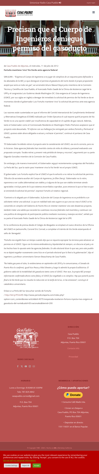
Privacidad (73, 356)
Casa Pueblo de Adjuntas (17, 66)
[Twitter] (22, 366)
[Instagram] (30, 366)
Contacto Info (73, 348)
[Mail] (34, 366)
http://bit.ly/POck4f (13, 295)
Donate (75, 395)
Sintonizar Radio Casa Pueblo (44, 2)
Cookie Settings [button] (11, 465)
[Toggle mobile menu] (93, 12)
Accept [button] (36, 465)
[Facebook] (18, 366)
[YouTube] (26, 366)
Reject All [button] (25, 465)
